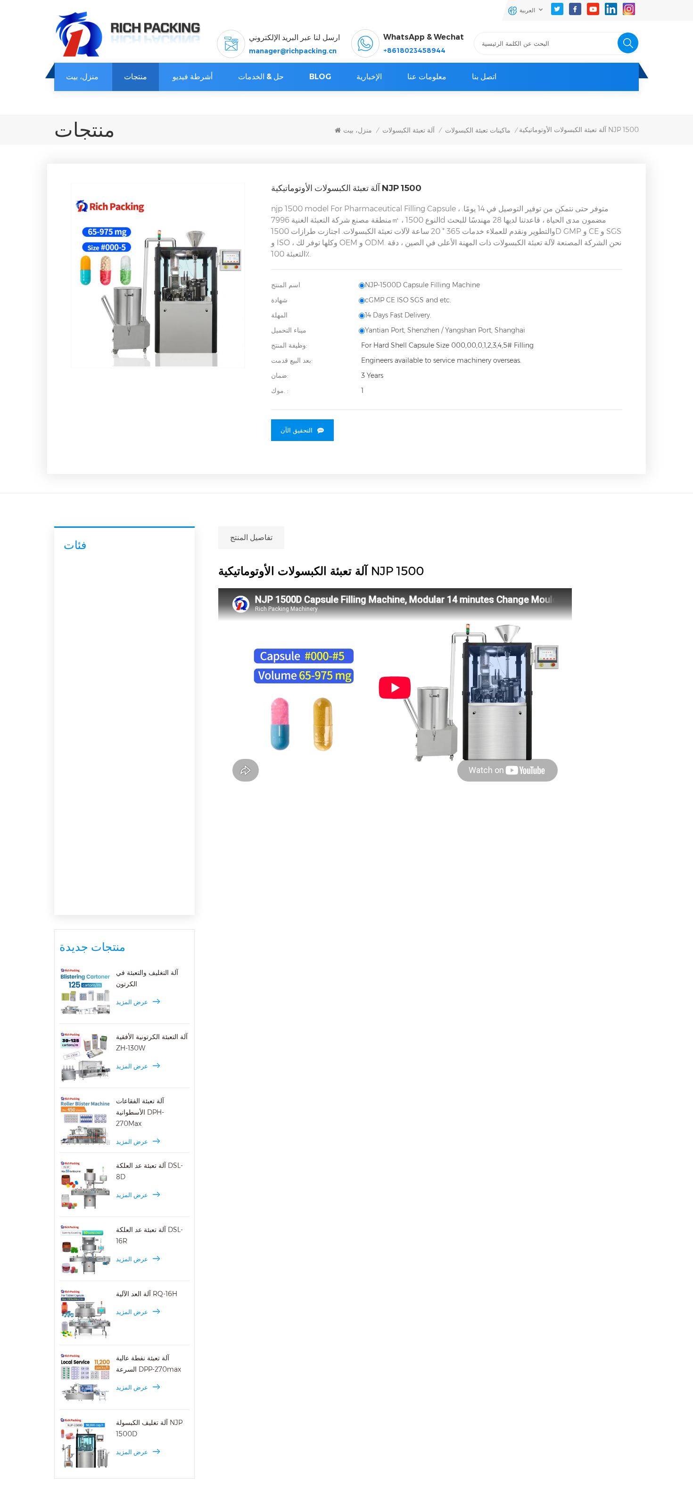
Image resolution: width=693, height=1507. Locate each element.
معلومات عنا (426, 76)
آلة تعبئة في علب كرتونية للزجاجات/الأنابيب (120, 850)
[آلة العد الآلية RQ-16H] (85, 1314)
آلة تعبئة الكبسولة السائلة (105, 621)
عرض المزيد (132, 1002)
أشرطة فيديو (193, 76)
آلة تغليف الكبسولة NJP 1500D (149, 1428)
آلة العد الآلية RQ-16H (146, 1294)
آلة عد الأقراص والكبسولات (108, 747)
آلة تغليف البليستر (90, 665)
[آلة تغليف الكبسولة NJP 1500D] (85, 1443)
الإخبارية (369, 76)
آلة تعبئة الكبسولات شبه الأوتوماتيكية (121, 603)
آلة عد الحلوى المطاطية (103, 765)
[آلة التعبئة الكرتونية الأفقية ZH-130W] (85, 1057)
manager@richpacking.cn (293, 51)
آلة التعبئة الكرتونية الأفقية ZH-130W (152, 1042)
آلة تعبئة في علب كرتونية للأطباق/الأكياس (127, 827)
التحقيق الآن (296, 430)
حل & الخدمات (261, 76)
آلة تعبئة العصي (86, 900)
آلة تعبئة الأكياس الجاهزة (100, 879)
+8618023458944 (414, 50)
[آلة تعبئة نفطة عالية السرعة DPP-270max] (85, 1378)
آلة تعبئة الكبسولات (408, 130)
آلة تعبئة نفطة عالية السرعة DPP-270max (148, 1364)
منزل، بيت (82, 76)
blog (320, 76)
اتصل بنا (484, 76)
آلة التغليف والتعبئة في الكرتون (147, 978)
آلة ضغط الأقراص (89, 645)
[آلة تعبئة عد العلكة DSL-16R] (85, 1250)
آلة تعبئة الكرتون (88, 807)
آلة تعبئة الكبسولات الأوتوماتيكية (114, 585)
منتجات (135, 76)
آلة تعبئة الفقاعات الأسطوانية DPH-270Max (140, 1112)
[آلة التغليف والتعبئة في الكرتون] (85, 993)
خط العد (82, 784)
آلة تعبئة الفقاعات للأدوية (104, 685)
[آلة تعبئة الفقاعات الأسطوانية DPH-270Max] (85, 1121)
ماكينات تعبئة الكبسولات (478, 130)
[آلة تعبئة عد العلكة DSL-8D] (85, 1186)
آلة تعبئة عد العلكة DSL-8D (149, 1171)
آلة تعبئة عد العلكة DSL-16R (149, 1235)
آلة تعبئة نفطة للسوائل (102, 703)
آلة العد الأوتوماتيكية (93, 727)
